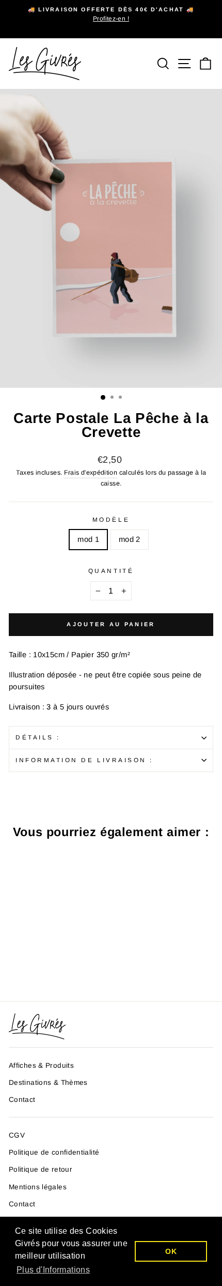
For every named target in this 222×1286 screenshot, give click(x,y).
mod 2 (129, 539)
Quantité (111, 570)
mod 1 (88, 539)
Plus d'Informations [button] (53, 1269)
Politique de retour (40, 1169)
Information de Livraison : (84, 760)
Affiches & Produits (41, 1065)
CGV (17, 1135)
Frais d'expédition (91, 472)
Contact (22, 1099)
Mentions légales (38, 1187)
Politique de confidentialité (54, 1152)
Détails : (37, 737)
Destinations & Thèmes (48, 1082)
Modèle (111, 519)
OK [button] (171, 1251)
